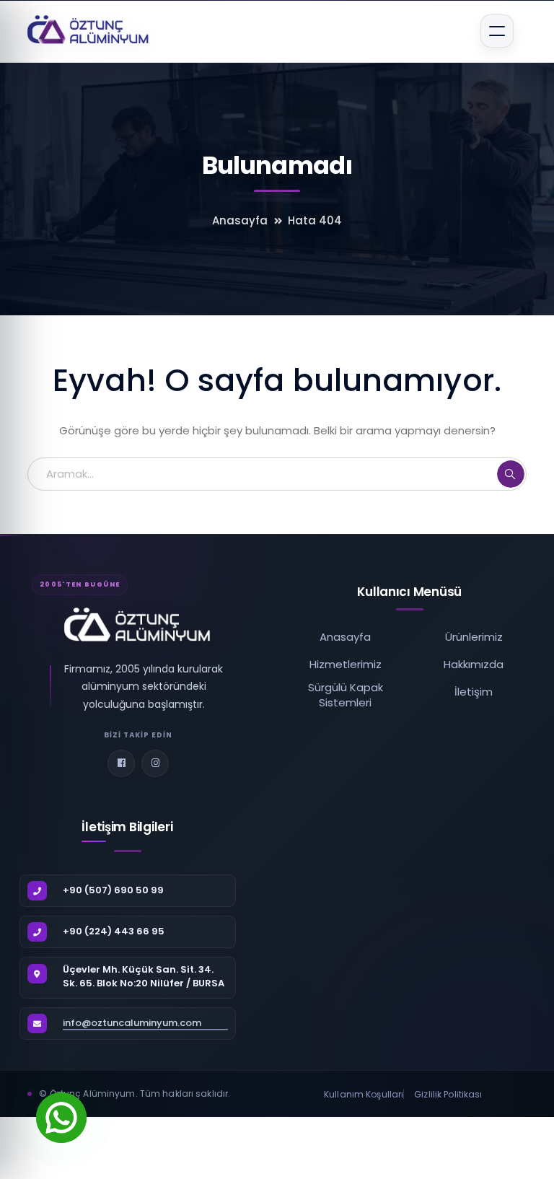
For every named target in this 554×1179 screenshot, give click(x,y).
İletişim (473, 691)
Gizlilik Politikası (448, 1094)
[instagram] (155, 763)
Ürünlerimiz (474, 636)
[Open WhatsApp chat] (61, 1117)
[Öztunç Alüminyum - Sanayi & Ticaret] (88, 30)
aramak (510, 474)
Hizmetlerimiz (345, 664)
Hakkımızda (474, 664)
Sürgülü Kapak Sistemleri (345, 695)
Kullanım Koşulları (363, 1094)
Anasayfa (240, 220)
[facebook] (121, 763)
